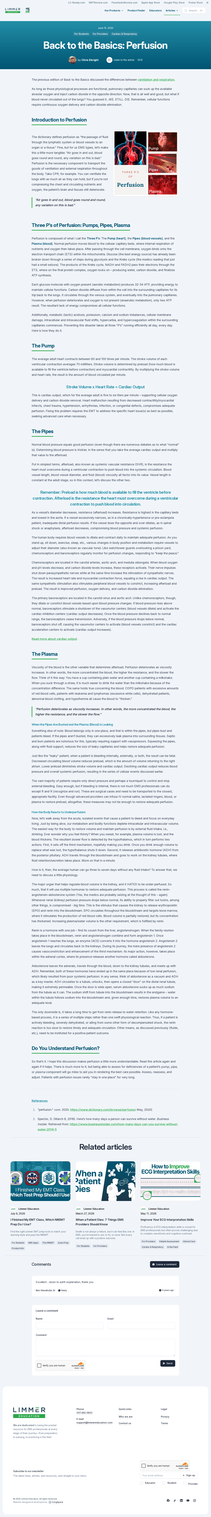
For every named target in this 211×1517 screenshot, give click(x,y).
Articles (170, 10)
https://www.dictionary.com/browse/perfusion (103, 1109)
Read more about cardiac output (54, 639)
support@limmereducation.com (94, 1422)
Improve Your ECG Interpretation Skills (167, 1219)
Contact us (125, 1423)
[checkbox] (141, 1482)
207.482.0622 (84, 1412)
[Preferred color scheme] (207, 2)
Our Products (112, 10)
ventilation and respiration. (156, 79)
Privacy (165, 1416)
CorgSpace (57, 1502)
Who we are (126, 1416)
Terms (164, 1423)
